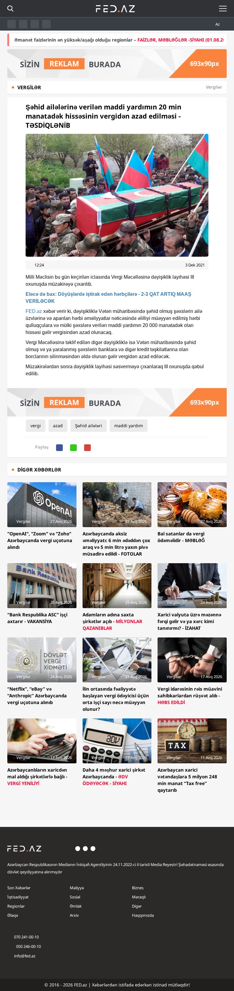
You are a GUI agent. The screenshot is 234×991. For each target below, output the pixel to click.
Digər (137, 906)
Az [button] (218, 24)
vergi (35, 425)
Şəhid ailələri (88, 425)
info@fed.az (24, 956)
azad (58, 425)
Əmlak (76, 906)
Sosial (75, 897)
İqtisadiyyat (18, 897)
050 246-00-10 (28, 946)
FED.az (34, 311)
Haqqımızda (143, 915)
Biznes (138, 887)
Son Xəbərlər (18, 887)
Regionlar (16, 906)
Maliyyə (77, 887)
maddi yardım (128, 425)
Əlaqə (12, 915)
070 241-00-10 (26, 937)
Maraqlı (139, 897)
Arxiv (74, 915)
